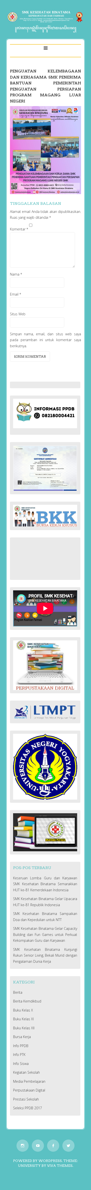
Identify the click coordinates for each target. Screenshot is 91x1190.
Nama (16, 274)
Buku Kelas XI (23, 1019)
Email (15, 294)
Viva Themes (60, 1166)
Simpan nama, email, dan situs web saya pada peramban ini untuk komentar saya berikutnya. (45, 340)
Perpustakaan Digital (29, 1090)
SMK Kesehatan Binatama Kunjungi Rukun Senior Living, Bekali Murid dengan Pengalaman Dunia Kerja (45, 955)
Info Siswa (21, 1063)
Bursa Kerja (22, 1036)
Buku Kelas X (23, 1010)
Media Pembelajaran (29, 1081)
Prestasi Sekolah (26, 1099)
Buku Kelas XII (23, 1028)
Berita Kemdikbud (27, 1001)
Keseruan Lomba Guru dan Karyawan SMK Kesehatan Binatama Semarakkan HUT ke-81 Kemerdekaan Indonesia (45, 884)
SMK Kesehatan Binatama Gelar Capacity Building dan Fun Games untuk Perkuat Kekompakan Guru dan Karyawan (45, 934)
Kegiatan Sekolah (26, 1072)
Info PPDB (20, 1045)
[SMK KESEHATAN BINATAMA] (45, 22)
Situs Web (17, 314)
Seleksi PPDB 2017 (27, 1108)
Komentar (19, 229)
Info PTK (19, 1054)
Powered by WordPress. (38, 1161)
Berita (17, 992)
